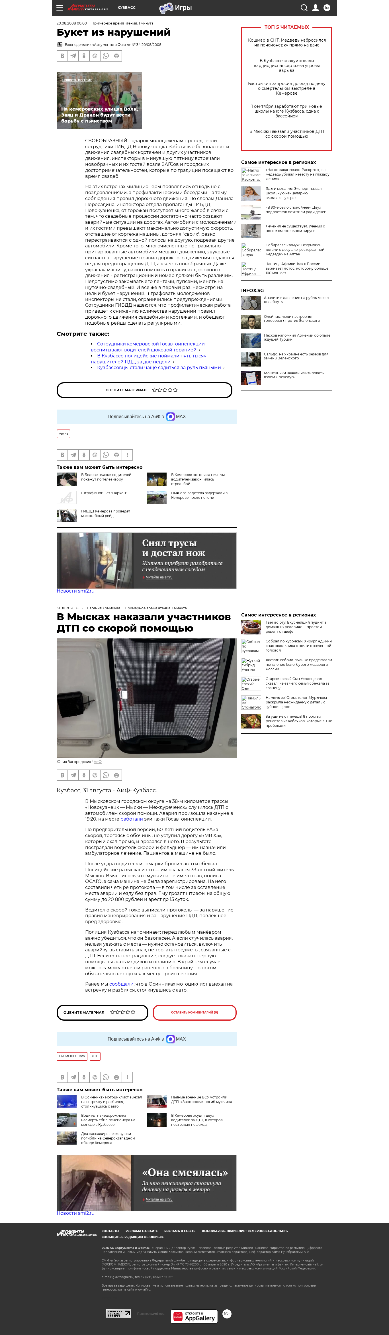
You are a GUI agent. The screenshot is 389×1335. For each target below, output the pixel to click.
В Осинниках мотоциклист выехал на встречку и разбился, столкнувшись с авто (111, 1101)
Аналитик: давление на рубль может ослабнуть (296, 300)
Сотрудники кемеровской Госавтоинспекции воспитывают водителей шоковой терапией (148, 347)
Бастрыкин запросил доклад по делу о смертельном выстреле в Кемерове (286, 88)
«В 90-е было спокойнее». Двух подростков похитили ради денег (296, 209)
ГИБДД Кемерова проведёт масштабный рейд (105, 513)
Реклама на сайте (142, 1231)
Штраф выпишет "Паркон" (104, 493)
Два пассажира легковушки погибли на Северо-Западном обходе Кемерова (108, 1138)
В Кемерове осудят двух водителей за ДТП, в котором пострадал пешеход (197, 1120)
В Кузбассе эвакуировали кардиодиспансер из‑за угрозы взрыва (287, 65)
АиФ (98, 762)
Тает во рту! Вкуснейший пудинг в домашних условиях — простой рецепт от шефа (296, 627)
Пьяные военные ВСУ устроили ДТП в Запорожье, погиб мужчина (201, 1099)
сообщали (121, 984)
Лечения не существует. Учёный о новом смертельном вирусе (295, 228)
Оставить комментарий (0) (194, 1012)
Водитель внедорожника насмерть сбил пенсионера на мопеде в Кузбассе (108, 1120)
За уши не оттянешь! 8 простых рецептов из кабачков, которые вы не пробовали (299, 721)
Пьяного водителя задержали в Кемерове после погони (199, 495)
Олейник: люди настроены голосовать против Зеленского (292, 319)
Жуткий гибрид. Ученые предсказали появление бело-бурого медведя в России (299, 664)
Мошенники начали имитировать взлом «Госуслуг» (294, 375)
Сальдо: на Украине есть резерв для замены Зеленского (296, 356)
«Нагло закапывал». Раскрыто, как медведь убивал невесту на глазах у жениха (297, 174)
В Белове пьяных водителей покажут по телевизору (106, 477)
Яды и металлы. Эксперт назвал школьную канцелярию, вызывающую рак (294, 193)
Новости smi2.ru (76, 591)
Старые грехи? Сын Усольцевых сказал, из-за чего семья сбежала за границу (297, 683)
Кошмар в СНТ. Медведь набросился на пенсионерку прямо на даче (287, 43)
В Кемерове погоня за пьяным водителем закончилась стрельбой (198, 479)
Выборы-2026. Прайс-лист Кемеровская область (245, 1231)
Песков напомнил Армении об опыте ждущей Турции (297, 337)
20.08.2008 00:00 (72, 23)
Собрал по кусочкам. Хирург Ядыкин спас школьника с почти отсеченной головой (299, 645)
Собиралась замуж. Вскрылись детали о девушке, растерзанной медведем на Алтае (295, 249)
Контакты (110, 1231)
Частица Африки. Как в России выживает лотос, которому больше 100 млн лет (297, 268)
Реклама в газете (179, 1231)
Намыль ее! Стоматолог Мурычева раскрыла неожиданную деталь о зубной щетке (296, 702)
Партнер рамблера (150, 1313)
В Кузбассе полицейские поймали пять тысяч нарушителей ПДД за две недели (149, 359)
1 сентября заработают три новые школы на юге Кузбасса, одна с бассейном (286, 111)
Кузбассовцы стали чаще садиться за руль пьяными (159, 367)
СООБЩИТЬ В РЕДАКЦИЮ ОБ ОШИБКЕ (133, 1237)
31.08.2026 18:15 (70, 608)
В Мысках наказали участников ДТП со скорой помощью (286, 134)
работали (132, 819)
